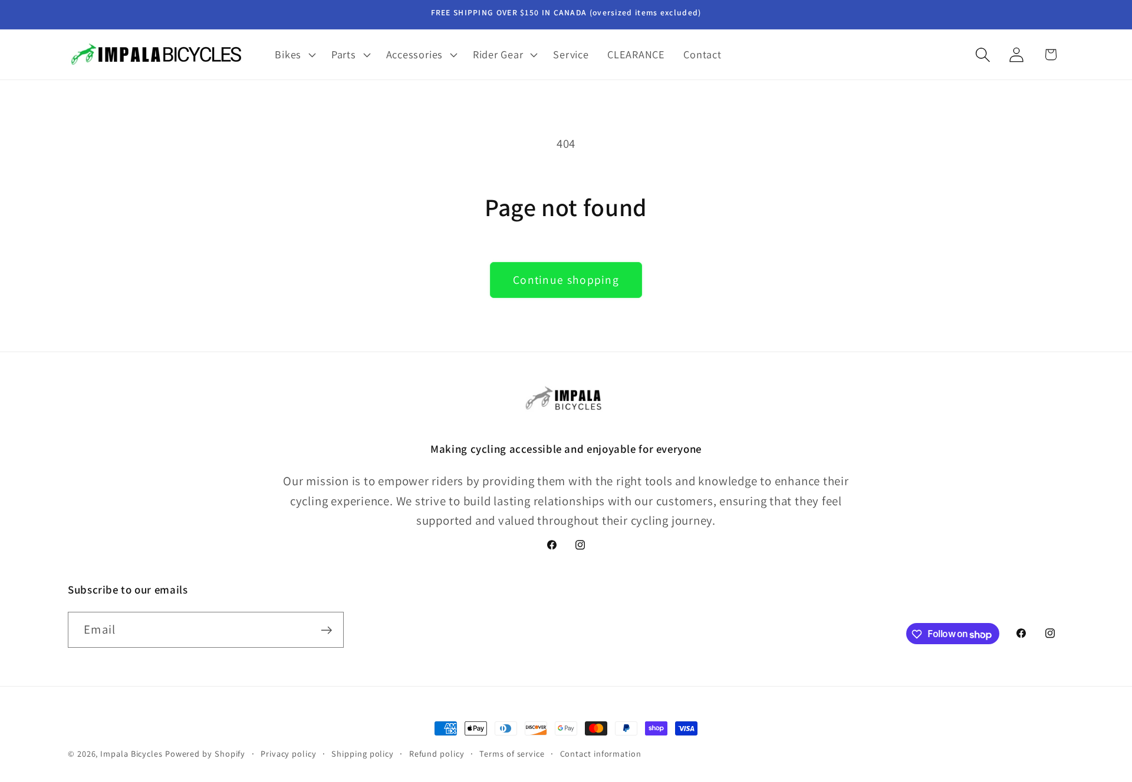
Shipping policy (362, 753)
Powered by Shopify (205, 753)
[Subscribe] (326, 630)
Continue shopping (566, 279)
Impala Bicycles (131, 753)
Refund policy (437, 753)
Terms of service (512, 753)
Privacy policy (289, 753)
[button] (294, 55)
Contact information (600, 753)
